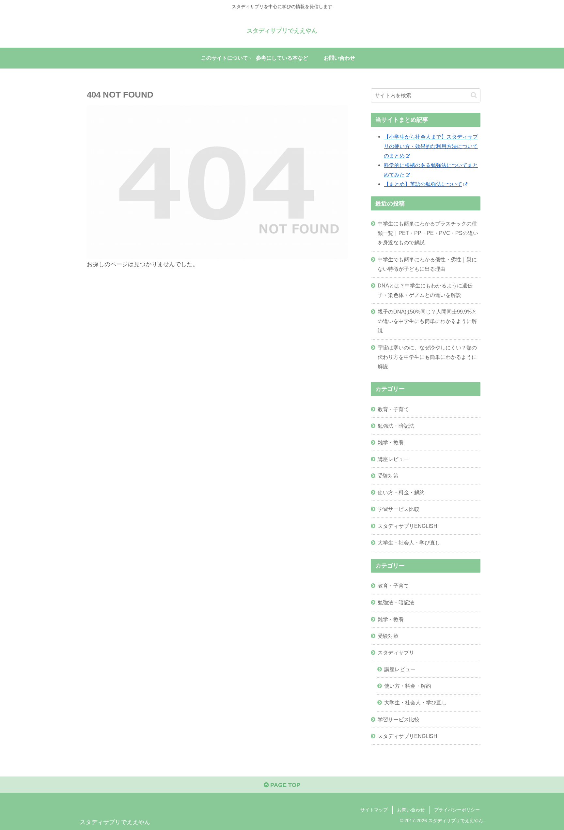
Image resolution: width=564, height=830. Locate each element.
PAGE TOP (284, 785)
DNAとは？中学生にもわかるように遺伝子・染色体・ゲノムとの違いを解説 (425, 290)
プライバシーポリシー (457, 809)
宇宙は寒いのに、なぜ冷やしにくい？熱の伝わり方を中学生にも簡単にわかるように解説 (427, 357)
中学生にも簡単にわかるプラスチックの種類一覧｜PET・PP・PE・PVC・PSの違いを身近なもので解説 (428, 233)
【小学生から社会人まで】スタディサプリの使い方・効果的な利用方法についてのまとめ (431, 146)
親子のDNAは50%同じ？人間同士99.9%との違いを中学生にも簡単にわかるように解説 (427, 321)
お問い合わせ (411, 809)
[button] (473, 95)
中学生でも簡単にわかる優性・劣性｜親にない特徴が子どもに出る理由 (427, 264)
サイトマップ (374, 809)
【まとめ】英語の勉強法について (423, 184)
